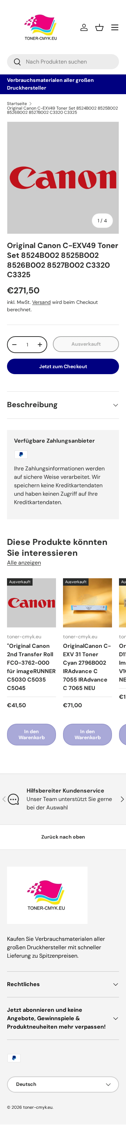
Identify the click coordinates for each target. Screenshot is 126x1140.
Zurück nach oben (63, 837)
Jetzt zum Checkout (63, 366)
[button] (99, 27)
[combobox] (63, 61)
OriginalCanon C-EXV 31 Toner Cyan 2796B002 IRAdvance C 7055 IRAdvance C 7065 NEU (87, 667)
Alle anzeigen (24, 562)
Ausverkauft (86, 344)
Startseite (17, 104)
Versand (41, 302)
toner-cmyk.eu (37, 1107)
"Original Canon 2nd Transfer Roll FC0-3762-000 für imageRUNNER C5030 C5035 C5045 (31, 667)
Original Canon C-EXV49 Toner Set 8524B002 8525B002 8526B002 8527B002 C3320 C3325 (62, 110)
